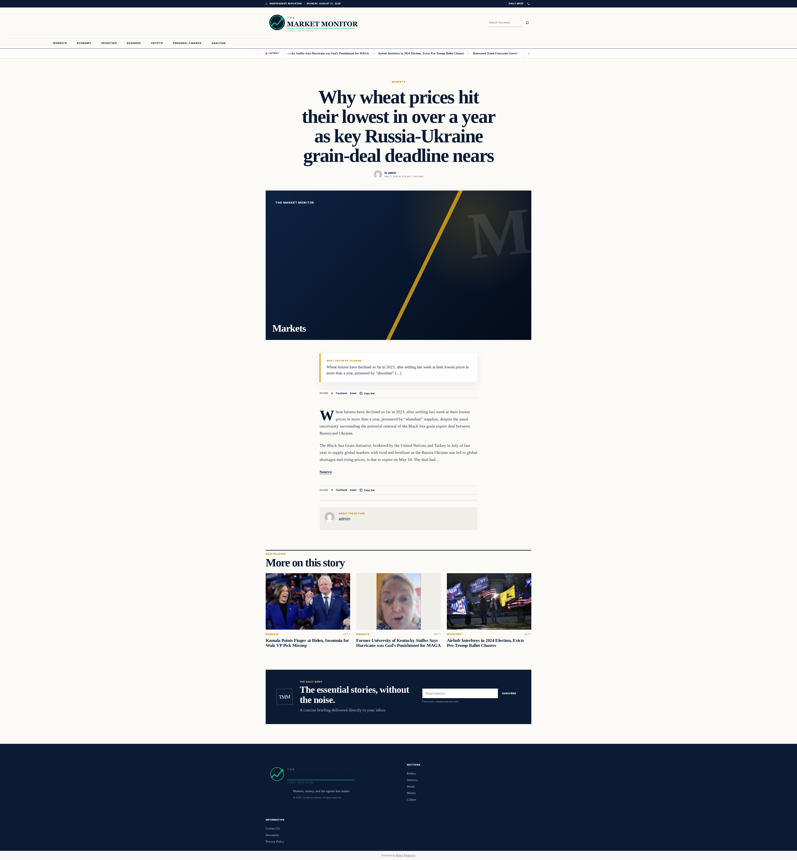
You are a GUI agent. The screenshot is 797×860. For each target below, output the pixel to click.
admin (392, 172)
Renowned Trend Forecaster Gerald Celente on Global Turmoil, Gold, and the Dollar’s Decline (507, 53)
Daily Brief (516, 3)
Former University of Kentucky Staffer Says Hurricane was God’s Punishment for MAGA (287, 53)
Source (326, 471)
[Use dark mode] (528, 3)
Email (353, 393)
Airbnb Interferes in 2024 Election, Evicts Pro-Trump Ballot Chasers (396, 53)
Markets (398, 81)
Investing (454, 634)
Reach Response (406, 855)
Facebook (341, 393)
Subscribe (509, 693)
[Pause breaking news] (527, 53)
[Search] (527, 23)
